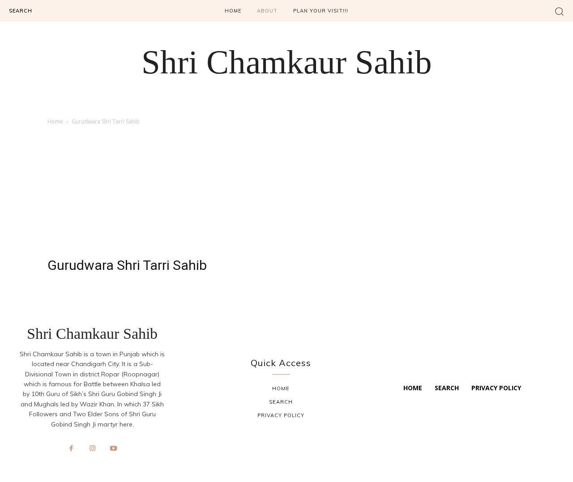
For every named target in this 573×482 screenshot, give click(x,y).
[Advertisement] (286, 193)
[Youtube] (113, 448)
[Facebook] (71, 448)
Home (55, 121)
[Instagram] (92, 448)
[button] (559, 11)
